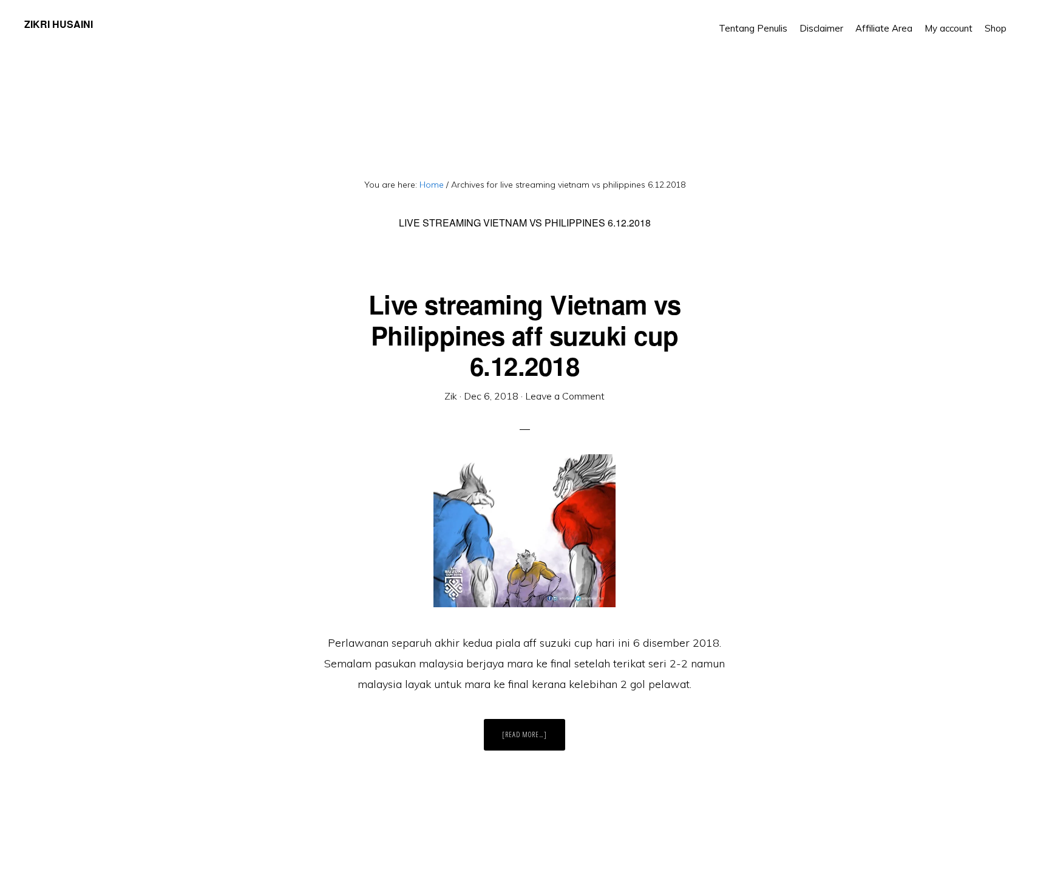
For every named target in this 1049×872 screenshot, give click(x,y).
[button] (1019, 19)
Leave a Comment (565, 396)
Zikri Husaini (58, 24)
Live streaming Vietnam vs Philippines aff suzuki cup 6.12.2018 (524, 335)
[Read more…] (533, 740)
